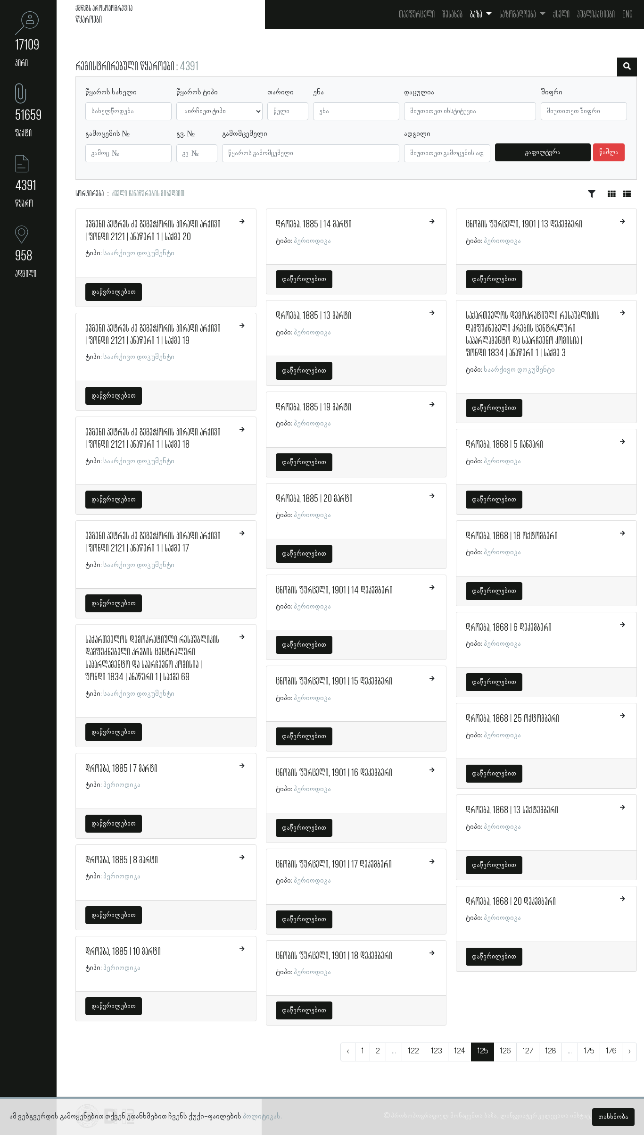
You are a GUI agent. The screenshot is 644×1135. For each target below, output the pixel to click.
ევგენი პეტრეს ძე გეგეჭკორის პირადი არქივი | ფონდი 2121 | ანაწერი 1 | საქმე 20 (153, 230)
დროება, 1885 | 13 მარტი (313, 316)
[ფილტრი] (627, 67)
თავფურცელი (417, 14)
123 (436, 1051)
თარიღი (280, 92)
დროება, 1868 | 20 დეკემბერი (511, 902)
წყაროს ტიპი (197, 92)
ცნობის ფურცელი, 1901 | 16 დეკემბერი (334, 773)
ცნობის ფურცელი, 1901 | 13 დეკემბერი (524, 224)
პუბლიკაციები (596, 14)
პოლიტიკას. (262, 1116)
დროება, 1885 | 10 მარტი (123, 952)
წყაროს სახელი (111, 92)
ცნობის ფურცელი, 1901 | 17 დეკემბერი (334, 865)
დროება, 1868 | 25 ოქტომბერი (512, 719)
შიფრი (551, 92)
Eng (627, 14)
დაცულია (419, 92)
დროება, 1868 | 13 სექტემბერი (512, 810)
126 (505, 1051)
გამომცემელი (244, 134)
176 (611, 1051)
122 (413, 1051)
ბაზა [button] (477, 14)
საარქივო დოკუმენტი (138, 253)
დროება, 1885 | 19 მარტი (313, 407)
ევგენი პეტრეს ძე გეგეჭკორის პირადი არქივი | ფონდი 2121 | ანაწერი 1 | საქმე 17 (153, 542)
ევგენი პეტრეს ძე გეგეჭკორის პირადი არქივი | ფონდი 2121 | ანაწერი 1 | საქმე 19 (153, 335)
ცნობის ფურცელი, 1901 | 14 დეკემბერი (334, 590)
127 (527, 1051)
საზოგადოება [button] (518, 14)
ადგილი (417, 134)
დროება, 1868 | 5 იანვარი (504, 445)
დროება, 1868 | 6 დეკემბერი (509, 628)
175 (589, 1051)
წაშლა (609, 152)
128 (550, 1051)
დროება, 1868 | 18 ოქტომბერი (512, 536)
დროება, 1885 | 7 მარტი (121, 769)
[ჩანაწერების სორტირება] (592, 194)
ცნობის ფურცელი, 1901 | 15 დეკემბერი (334, 682)
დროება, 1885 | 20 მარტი (314, 499)
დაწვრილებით (113, 292)
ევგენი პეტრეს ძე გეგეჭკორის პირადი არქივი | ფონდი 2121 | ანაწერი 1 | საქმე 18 (153, 438)
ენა (318, 92)
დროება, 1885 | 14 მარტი (314, 224)
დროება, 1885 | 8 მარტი (121, 860)
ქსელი (561, 14)
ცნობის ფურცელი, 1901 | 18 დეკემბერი (334, 956)
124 (459, 1051)
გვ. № (185, 134)
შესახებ (452, 14)
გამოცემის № (107, 134)
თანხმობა (613, 1117)
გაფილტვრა (543, 152)
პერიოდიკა (121, 785)
